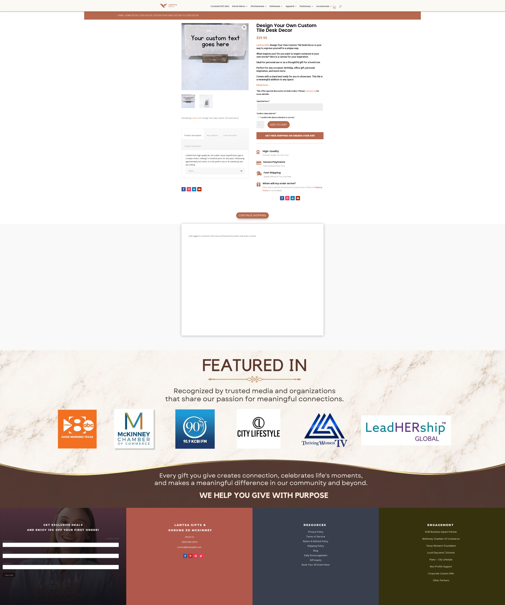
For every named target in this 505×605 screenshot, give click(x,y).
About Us (189, 537)
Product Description (192, 135)
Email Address (8, 541)
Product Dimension (192, 146)
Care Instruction (230, 135)
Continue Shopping (252, 215)
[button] (244, 27)
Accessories (322, 6)
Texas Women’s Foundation (441, 546)
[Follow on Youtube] (199, 189)
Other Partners (441, 580)
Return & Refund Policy (315, 541)
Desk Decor (146, 15)
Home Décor (238, 6)
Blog (315, 550)
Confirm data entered (266, 113)
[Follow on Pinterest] (190, 556)
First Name (7, 552)
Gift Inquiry (316, 560)
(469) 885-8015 (189, 542)
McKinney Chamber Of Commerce (441, 539)
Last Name (7, 563)
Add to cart (278, 124)
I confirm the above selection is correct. (277, 117)
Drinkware (275, 6)
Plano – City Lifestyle (441, 559)
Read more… (263, 85)
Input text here (263, 101)
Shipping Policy (315, 546)
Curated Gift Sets (220, 6)
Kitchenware (257, 6)
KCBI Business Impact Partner (441, 532)
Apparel (290, 6)
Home (120, 15)
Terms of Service (315, 536)
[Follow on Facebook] (183, 189)
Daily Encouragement (315, 555)
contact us (310, 91)
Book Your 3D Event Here (316, 564)
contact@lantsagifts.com (189, 547)
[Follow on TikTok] (201, 556)
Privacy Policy (315, 532)
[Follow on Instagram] (189, 189)
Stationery (305, 6)
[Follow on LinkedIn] (194, 189)
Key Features (212, 135)
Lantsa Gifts (197, 118)
